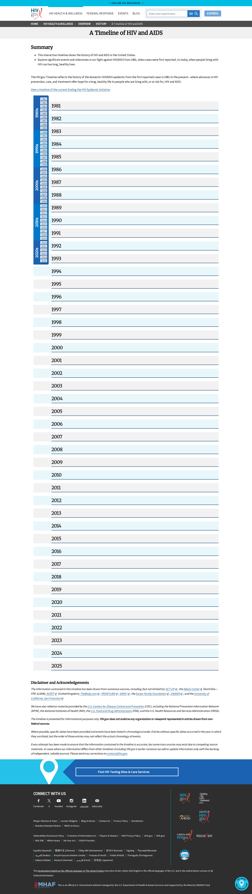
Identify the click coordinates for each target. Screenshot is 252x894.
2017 (44, 231)
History (101, 23)
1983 (44, 106)
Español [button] (213, 13)
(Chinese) (65, 850)
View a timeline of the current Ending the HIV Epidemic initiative (70, 89)
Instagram (71, 806)
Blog (136, 13)
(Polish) (117, 855)
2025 (44, 260)
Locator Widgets (69, 820)
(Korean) (114, 850)
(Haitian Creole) (69, 855)
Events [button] (123, 13)
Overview (84, 23)
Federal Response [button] (100, 13)
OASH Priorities (87, 840)
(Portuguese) (140, 855)
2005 (44, 187)
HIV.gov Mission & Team (45, 820)
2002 (44, 176)
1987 (44, 120)
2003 (44, 180)
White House (53, 840)
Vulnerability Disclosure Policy (48, 835)
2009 (44, 201)
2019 (44, 238)
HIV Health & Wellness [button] (65, 13)
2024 (44, 257)
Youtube (59, 806)
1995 (44, 150)
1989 (44, 128)
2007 (44, 194)
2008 (44, 198)
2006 (44, 190)
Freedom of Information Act (82, 835)
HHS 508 (39, 840)
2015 (44, 224)
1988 (44, 124)
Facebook (38, 806)
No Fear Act (69, 840)
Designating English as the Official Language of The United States (71, 870)
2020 (44, 242)
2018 (44, 234)
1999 (44, 164)
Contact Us (104, 820)
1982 (44, 102)
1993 (44, 143)
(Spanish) (42, 850)
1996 (44, 154)
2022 (44, 250)
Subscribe (97, 806)
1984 (44, 110)
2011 (44, 209)
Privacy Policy (121, 820)
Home (34, 23)
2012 (44, 213)
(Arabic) (42, 855)
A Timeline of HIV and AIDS (127, 23)
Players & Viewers (109, 835)
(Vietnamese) (90, 850)
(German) (63, 860)
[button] (194, 13)
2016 (44, 227)
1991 (44, 136)
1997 (44, 157)
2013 (44, 216)
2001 (44, 172)
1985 (44, 113)
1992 (44, 139)
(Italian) (43, 860)
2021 (44, 246)
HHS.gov (160, 835)
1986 (44, 117)
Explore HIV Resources (126, 3)
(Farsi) (83, 860)
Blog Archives (88, 820)
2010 (44, 206)
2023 (44, 253)
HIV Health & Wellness (58, 23)
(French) (97, 855)
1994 (44, 146)
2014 (44, 220)
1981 (44, 99)
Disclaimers (137, 820)
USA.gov (148, 835)
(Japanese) (103, 860)
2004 (44, 183)
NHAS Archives (71, 825)
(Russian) (147, 850)
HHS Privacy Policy (131, 835)
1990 (44, 132)
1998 (44, 161)
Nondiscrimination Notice (48, 825)
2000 (44, 169)
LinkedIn (84, 806)
